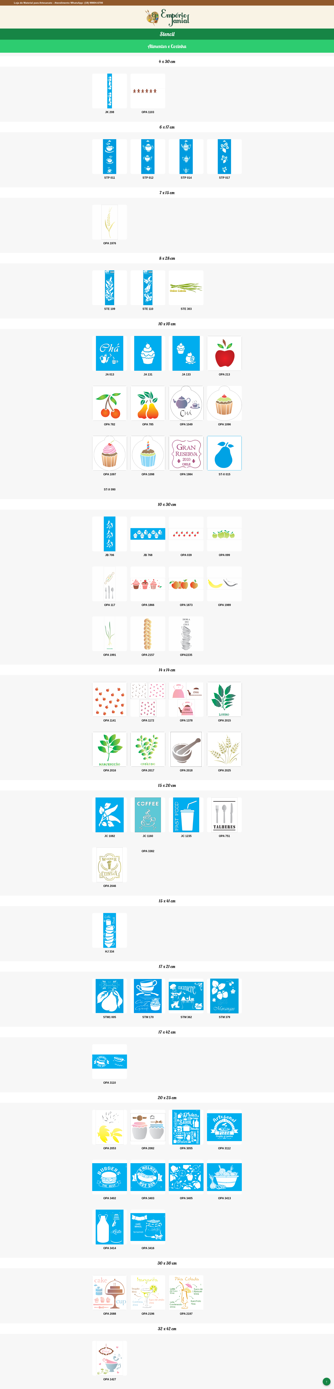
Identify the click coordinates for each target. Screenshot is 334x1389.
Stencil (167, 33)
